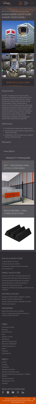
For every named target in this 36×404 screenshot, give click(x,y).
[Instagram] (8, 392)
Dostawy (5, 365)
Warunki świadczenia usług (10, 372)
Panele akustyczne (11, 273)
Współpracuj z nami (8, 381)
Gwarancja (5, 367)
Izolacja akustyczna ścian (10, 261)
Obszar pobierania (8, 378)
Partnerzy (5, 351)
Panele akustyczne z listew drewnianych (15, 283)
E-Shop (4, 362)
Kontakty (5, 383)
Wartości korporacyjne (9, 341)
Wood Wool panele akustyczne (12, 285)
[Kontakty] (26, 3)
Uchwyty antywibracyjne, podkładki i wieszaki (16, 301)
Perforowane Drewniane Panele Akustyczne (16, 278)
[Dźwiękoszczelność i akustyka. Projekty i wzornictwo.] (7, 3)
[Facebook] (3, 392)
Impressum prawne (8, 327)
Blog (3, 334)
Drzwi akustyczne (7, 269)
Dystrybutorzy (6, 353)
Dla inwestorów (7, 332)
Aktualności (5, 339)
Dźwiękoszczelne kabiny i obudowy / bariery (16, 297)
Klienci (4, 348)
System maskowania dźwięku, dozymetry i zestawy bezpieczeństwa (15, 314)
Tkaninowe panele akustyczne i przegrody (15, 280)
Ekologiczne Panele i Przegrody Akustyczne (16, 276)
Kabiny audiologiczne (9, 304)
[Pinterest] (18, 392)
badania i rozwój (7, 337)
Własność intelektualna (9, 344)
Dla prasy (5, 329)
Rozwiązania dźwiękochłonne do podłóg (15, 266)
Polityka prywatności (8, 346)
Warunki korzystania (8, 369)
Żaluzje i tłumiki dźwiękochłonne (12, 299)
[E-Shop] (20, 3)
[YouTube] (13, 392)
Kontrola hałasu (10, 294)
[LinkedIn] (23, 392)
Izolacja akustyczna (12, 258)
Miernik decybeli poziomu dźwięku (13, 311)
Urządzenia (7, 308)
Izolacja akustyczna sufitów (11, 264)
